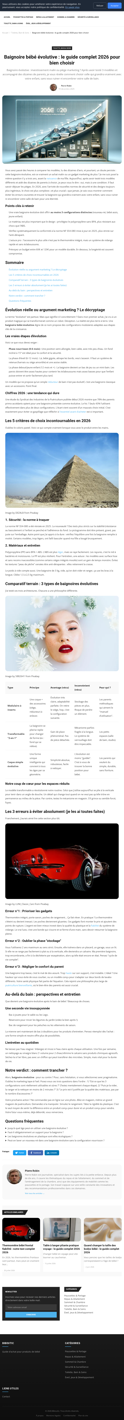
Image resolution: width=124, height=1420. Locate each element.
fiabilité (95, 925)
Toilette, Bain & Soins (13, 23)
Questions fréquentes (20, 300)
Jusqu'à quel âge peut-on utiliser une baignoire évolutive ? (38, 1128)
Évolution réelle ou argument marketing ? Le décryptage (38, 269)
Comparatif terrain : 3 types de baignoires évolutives (36, 279)
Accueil (7, 17)
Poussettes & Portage (23, 17)
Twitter (21, 1153)
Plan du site (83, 1415)
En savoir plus (72, 7)
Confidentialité (69, 1415)
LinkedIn (53, 1153)
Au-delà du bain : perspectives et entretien (30, 290)
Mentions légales (53, 1415)
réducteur (53, 381)
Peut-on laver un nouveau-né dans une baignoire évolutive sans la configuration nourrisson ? (56, 1140)
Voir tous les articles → (35, 1193)
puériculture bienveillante (18, 985)
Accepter (115, 5)
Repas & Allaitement (45, 17)
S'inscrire (31, 1315)
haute (69, 973)
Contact (6, 1396)
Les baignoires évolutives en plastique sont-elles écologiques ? (40, 1136)
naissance (52, 178)
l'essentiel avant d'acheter (72, 411)
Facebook (37, 1153)
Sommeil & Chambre (66, 17)
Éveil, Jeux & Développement (38, 23)
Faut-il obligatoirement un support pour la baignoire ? (36, 1132)
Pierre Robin (32, 1170)
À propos (40, 1415)
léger (60, 551)
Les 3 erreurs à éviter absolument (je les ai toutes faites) (38, 285)
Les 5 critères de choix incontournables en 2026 (34, 274)
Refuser (99, 5)
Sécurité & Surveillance (88, 17)
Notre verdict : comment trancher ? (27, 295)
